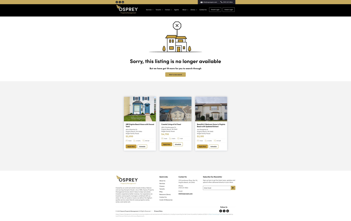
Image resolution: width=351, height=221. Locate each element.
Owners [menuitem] (162, 186)
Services (149, 10)
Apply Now (131, 146)
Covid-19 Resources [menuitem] (165, 200)
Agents (176, 10)
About (184, 10)
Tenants (158, 10)
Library (192, 10)
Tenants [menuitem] (162, 189)
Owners (167, 10)
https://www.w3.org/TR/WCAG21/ (217, 214)
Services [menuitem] (162, 183)
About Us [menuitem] (162, 181)
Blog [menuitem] (160, 192)
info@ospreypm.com (210, 2)
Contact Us (203, 10)
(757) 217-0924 (228, 2)
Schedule (142, 146)
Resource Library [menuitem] (165, 194)
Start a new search (175, 74)
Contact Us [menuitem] (163, 197)
